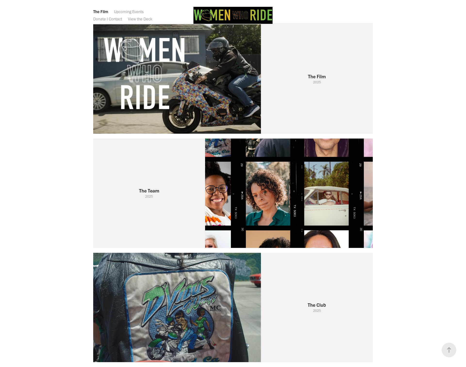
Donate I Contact (107, 19)
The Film (100, 11)
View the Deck (140, 19)
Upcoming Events (129, 11)
